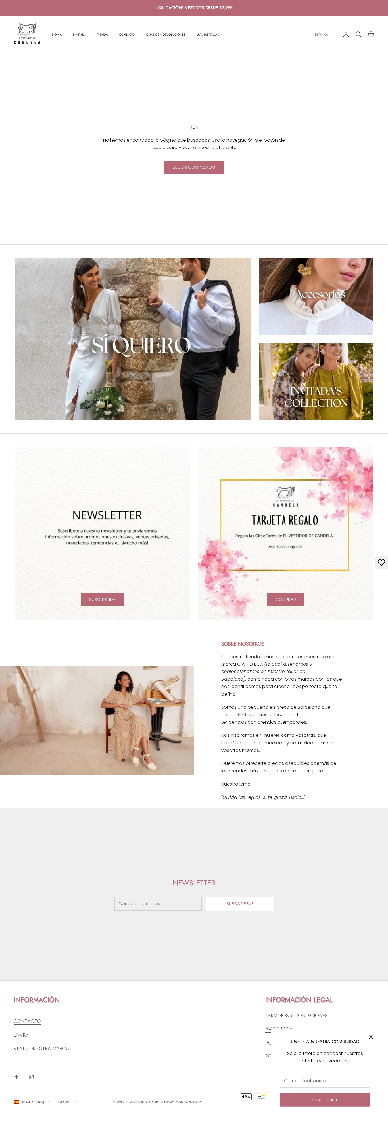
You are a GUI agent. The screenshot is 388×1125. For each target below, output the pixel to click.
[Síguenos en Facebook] (16, 1077)
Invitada (79, 34)
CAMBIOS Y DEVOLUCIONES (165, 34)
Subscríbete (325, 1100)
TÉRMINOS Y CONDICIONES (296, 1015)
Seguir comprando (194, 167)
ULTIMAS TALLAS (208, 34)
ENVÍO (21, 1034)
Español (321, 34)
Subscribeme (240, 904)
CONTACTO (127, 34)
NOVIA (57, 34)
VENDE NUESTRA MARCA (41, 1048)
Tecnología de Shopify (183, 1102)
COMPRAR (286, 599)
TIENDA (102, 34)
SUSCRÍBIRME (102, 599)
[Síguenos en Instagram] (31, 1077)
